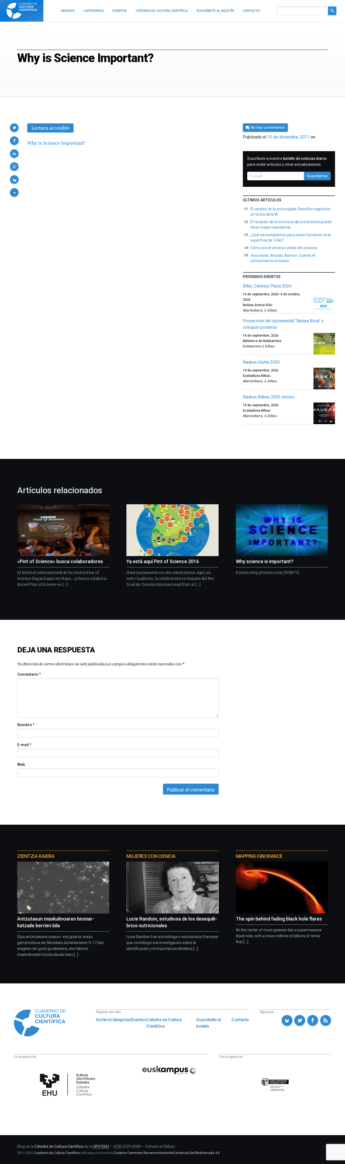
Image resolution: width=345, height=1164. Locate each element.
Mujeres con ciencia (150, 856)
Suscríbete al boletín (208, 1023)
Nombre (25, 725)
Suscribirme (317, 176)
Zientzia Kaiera (35, 856)
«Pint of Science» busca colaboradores (60, 561)
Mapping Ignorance (259, 856)
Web (21, 764)
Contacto (240, 1019)
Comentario (29, 674)
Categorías (120, 1019)
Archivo (103, 1019)
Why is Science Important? (56, 143)
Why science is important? (264, 561)
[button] (14, 127)
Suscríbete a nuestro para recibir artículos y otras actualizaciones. (287, 161)
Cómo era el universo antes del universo (283, 248)
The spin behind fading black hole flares (279, 919)
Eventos (138, 1019)
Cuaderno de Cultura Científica (57, 1153)
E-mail (24, 745)
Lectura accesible (50, 128)
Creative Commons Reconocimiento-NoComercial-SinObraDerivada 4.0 (167, 1153)
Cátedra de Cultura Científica (163, 1023)
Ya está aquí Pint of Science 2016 (162, 561)
